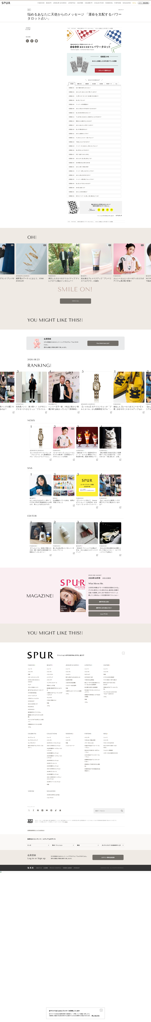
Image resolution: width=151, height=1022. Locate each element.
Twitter (103, 209)
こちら (66, 822)
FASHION (41, 3)
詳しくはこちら (96, 1015)
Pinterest (107, 209)
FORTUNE (117, 3)
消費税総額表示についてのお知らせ (35, 830)
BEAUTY (48, 3)
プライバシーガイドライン (55, 868)
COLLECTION (99, 3)
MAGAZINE (127, 3)
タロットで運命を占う (104, 70)
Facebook (98, 209)
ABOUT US (39, 868)
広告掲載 (46, 868)
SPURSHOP (77, 868)
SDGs (134, 3)
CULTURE (80, 3)
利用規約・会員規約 (67, 868)
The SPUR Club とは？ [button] (102, 343)
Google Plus (111, 209)
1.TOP (28, 29)
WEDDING (109, 3)
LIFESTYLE (71, 3)
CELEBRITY (89, 3)
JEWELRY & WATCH (59, 3)
